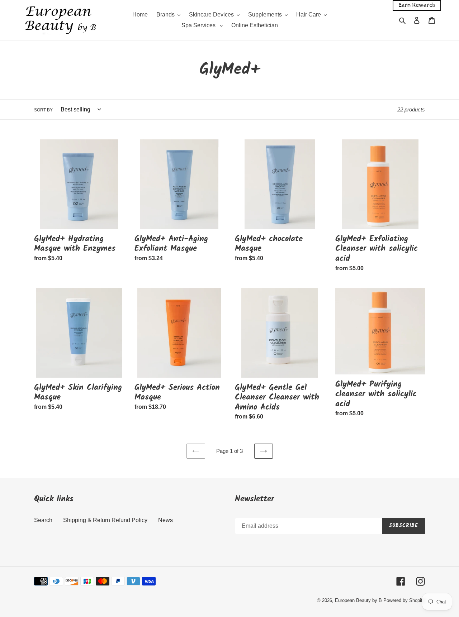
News (165, 520)
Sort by (43, 110)
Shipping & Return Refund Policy (105, 520)
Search (43, 520)
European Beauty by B (358, 600)
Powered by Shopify (404, 600)
